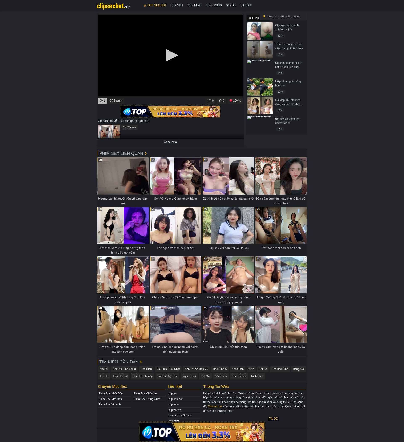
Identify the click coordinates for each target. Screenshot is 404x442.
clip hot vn (175, 410)
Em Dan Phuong (143, 376)
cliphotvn (174, 404)
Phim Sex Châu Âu (145, 393)
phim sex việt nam (180, 415)
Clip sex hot (215, 406)
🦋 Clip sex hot (154, 5)
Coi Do (104, 376)
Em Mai (205, 376)
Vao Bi (104, 369)
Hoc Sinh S (220, 369)
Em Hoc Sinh (280, 369)
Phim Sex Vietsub (109, 404)
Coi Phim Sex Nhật (168, 369)
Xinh (251, 369)
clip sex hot (176, 399)
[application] (170, 55)
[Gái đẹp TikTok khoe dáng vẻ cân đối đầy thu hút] (260, 105)
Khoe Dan (238, 369)
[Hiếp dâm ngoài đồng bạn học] (260, 87)
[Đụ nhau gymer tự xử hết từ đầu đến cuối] (260, 68)
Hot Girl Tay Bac (167, 376)
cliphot (173, 393)
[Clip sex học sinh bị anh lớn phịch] (260, 31)
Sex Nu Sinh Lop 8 (124, 369)
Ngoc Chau (189, 376)
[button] (170, 55)
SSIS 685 (221, 376)
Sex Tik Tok (239, 376)
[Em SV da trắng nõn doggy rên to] (260, 124)
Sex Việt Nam (129, 127)
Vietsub (246, 5)
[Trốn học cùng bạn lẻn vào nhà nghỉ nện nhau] (260, 49)
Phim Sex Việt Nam (110, 399)
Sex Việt (177, 5)
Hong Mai (298, 369)
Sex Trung (214, 5)
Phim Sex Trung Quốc (147, 399)
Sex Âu (231, 5)
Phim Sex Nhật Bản (110, 393)
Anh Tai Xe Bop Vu (196, 369)
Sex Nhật (195, 5)
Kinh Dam (257, 376)
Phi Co (263, 369)
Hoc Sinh (146, 369)
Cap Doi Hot (120, 376)
